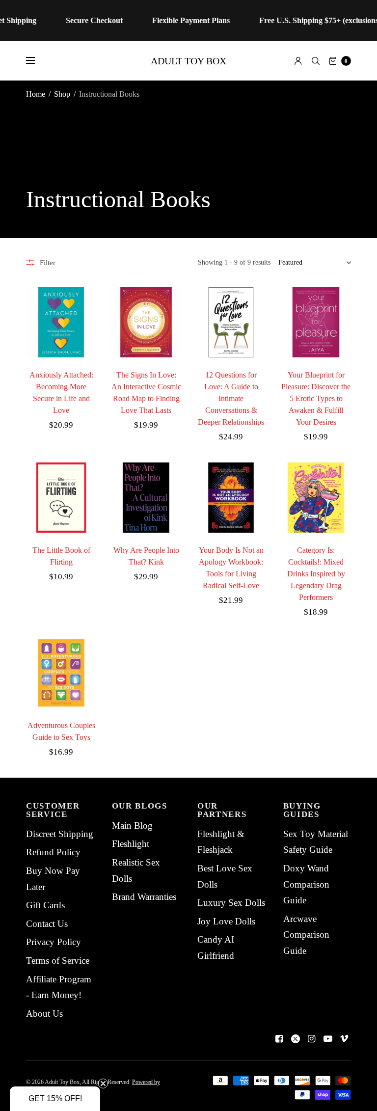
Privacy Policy (53, 942)
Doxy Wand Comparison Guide (306, 884)
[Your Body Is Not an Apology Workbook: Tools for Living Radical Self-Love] (231, 497)
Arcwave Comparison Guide (306, 935)
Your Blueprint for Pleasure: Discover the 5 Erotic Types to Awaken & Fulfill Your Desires (315, 398)
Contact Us (47, 924)
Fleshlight (130, 844)
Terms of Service (57, 960)
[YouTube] (327, 1038)
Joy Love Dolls (226, 921)
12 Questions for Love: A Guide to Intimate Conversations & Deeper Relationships (231, 398)
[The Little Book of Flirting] (61, 497)
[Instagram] (311, 1038)
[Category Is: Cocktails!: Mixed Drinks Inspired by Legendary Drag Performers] (316, 497)
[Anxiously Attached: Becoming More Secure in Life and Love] (61, 322)
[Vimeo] (344, 1038)
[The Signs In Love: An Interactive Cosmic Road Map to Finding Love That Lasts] (146, 322)
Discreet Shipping (59, 834)
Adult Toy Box (188, 60)
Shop (62, 94)
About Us (44, 1013)
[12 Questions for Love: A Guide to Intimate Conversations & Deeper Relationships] (231, 322)
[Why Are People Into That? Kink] (146, 497)
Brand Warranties (144, 897)
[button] (55, 1098)
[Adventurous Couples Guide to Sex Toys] (61, 673)
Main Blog (132, 825)
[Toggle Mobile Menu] (37, 61)
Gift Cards (45, 905)
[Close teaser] (103, 1083)
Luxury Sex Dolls (231, 902)
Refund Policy (53, 852)
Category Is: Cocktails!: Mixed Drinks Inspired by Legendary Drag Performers (316, 573)
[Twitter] (295, 1038)
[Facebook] (279, 1038)
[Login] (298, 61)
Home (35, 94)
